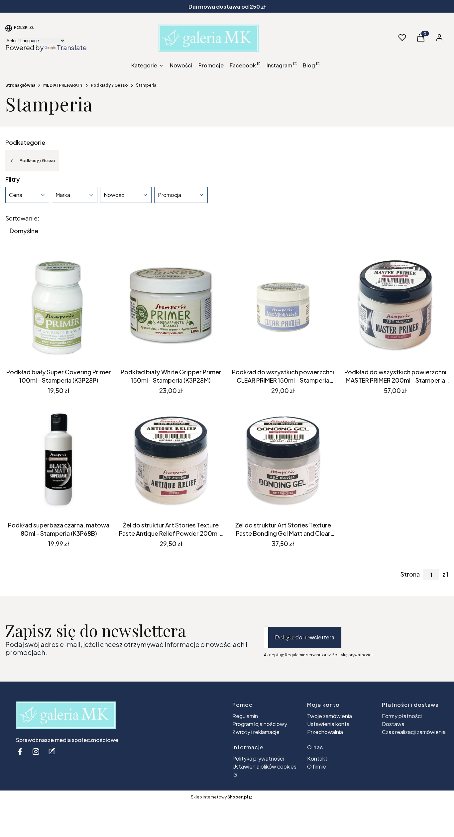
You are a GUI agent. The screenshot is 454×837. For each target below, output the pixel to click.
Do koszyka (54, 353)
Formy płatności (402, 715)
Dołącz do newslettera (304, 637)
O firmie (316, 766)
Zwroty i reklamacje (256, 731)
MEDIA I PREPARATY (63, 85)
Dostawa (393, 723)
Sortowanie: (22, 218)
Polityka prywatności (258, 758)
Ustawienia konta (328, 723)
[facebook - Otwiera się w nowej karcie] (20, 751)
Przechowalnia (325, 731)
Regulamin (245, 715)
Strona (410, 574)
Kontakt (317, 758)
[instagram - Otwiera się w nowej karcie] (36, 751)
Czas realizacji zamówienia (414, 731)
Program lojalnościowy (259, 723)
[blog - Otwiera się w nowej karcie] (52, 751)
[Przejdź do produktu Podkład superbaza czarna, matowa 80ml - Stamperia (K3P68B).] (58, 460)
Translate (72, 47)
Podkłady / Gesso (109, 85)
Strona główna (20, 85)
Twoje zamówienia (329, 715)
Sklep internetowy (219, 796)
